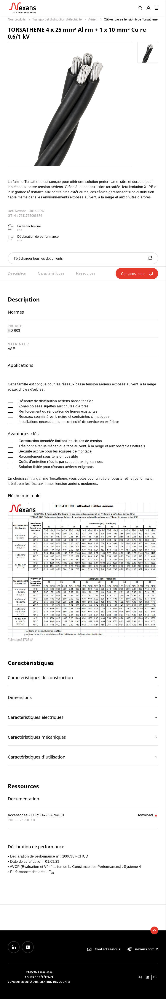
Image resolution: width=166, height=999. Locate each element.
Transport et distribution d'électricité (57, 19)
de (155, 977)
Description (17, 273)
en (139, 977)
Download (145, 815)
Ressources (85, 273)
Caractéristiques (51, 273)
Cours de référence (39, 977)
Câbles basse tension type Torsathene (131, 19)
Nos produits (17, 19)
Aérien (93, 19)
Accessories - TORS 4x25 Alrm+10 (36, 815)
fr (147, 977)
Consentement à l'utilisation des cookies (39, 982)
